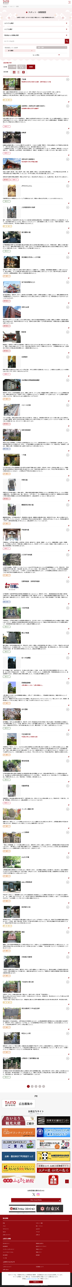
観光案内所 (5, 1246)
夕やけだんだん (27, 186)
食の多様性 (5, 1255)
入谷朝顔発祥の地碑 (28, 207)
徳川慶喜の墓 (26, 232)
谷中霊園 (25, 709)
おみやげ (38, 1228)
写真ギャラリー (39, 1249)
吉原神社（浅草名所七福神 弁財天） (34, 106)
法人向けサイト (6, 1243)
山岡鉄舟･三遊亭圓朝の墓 (30, 1058)
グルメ (4, 1226)
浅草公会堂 (25, 307)
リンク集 (5, 1257)
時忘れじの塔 (26, 1033)
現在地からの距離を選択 (11, 35)
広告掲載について (40, 1266)
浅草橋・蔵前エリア (6, 448)
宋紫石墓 (25, 480)
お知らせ (38, 1234)
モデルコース (6, 1228)
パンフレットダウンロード (8, 1249)
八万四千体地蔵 (27, 554)
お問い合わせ (6, 1269)
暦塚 (23, 932)
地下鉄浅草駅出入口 (28, 282)
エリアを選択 (8, 29)
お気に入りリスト (6, 1234)
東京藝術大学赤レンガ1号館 (31, 257)
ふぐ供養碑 (25, 832)
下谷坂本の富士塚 (28, 982)
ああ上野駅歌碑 (27, 882)
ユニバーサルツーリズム (8, 1252)
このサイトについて (7, 1266)
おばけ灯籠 (25, 857)
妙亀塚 (24, 132)
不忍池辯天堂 (26, 734)
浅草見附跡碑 (26, 430)
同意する (36, 1282)
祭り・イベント (39, 1226)
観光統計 (38, 1255)
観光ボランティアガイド (41, 1246)
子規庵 (24, 79)
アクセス (38, 1231)
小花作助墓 (25, 608)
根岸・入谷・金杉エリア (7, 99)
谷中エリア (7, 201)
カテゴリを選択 (9, 23)
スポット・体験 (39, 1223)
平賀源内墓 (25, 530)
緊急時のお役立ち (40, 1243)
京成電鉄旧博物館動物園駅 (31, 380)
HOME (5, 6)
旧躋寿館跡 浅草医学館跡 (31, 581)
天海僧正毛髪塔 (27, 957)
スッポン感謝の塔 (28, 809)
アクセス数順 (12, 67)
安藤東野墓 (25, 786)
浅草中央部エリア (7, 179)
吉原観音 (25, 357)
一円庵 (24, 455)
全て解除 (10, 50)
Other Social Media (36, 1200)
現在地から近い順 (21, 66)
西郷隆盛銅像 (26, 682)
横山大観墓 (25, 633)
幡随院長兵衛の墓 (28, 505)
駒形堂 (24, 332)
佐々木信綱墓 (26, 658)
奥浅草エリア (6, 126)
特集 (4, 1223)
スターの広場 (26, 405)
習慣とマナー (39, 1252)
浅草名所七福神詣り (28, 159)
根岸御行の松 (26, 907)
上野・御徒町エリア (6, 398)
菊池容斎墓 (25, 761)
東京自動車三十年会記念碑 (31, 1008)
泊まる (4, 1231)
